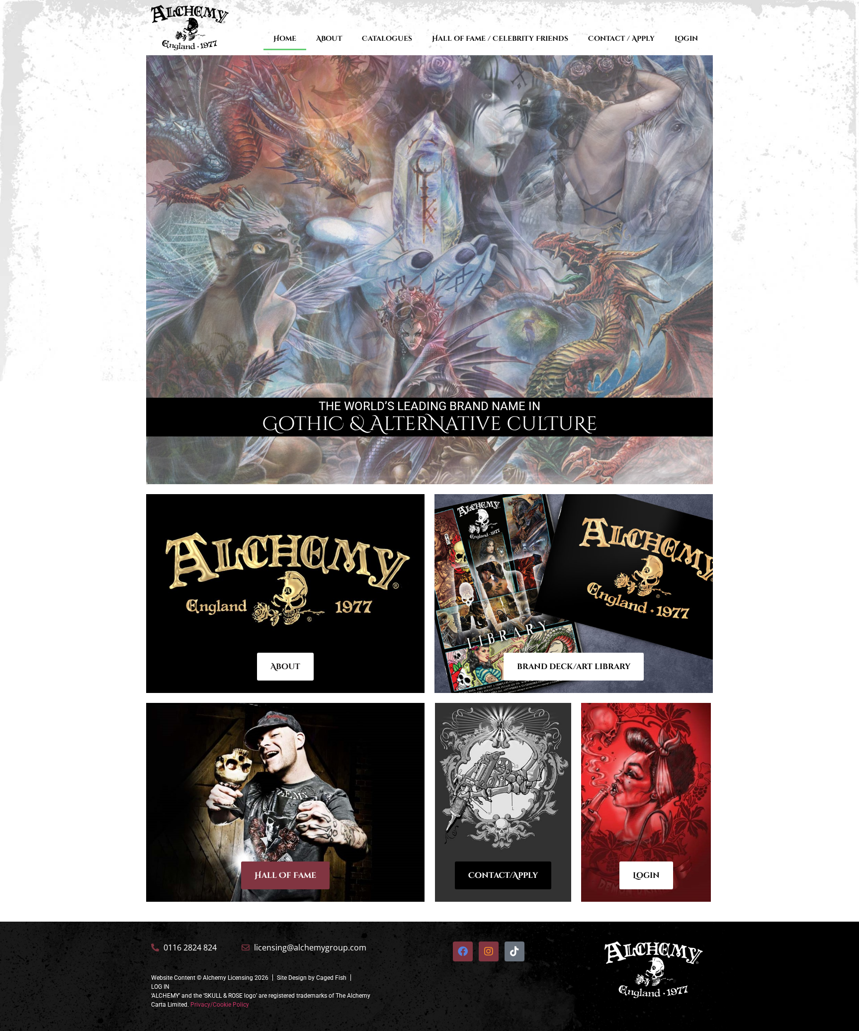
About (329, 38)
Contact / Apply (621, 38)
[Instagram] (489, 951)
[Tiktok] (514, 951)
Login (686, 38)
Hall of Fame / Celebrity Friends (500, 38)
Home (284, 38)
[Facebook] (463, 951)
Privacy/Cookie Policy (219, 1004)
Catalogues (387, 38)
